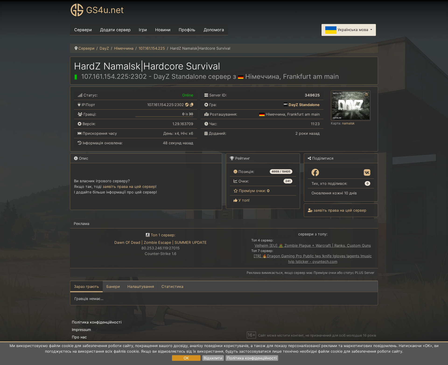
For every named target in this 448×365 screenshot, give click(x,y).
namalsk (348, 123)
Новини (163, 29)
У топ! (243, 200)
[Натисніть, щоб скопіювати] (191, 104)
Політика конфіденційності (252, 358)
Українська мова (352, 29)
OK (186, 358)
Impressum (81, 329)
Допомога (214, 29)
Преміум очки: (254, 190)
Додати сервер (115, 29)
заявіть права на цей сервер (129, 186)
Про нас (79, 337)
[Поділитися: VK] (367, 173)
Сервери (83, 29)
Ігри (143, 29)
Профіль (187, 29)
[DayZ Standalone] (285, 104)
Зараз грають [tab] (86, 286)
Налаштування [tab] (140, 286)
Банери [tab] (113, 286)
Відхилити (213, 358)
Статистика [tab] (172, 286)
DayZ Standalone (304, 104)
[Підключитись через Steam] (187, 104)
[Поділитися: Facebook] (315, 173)
